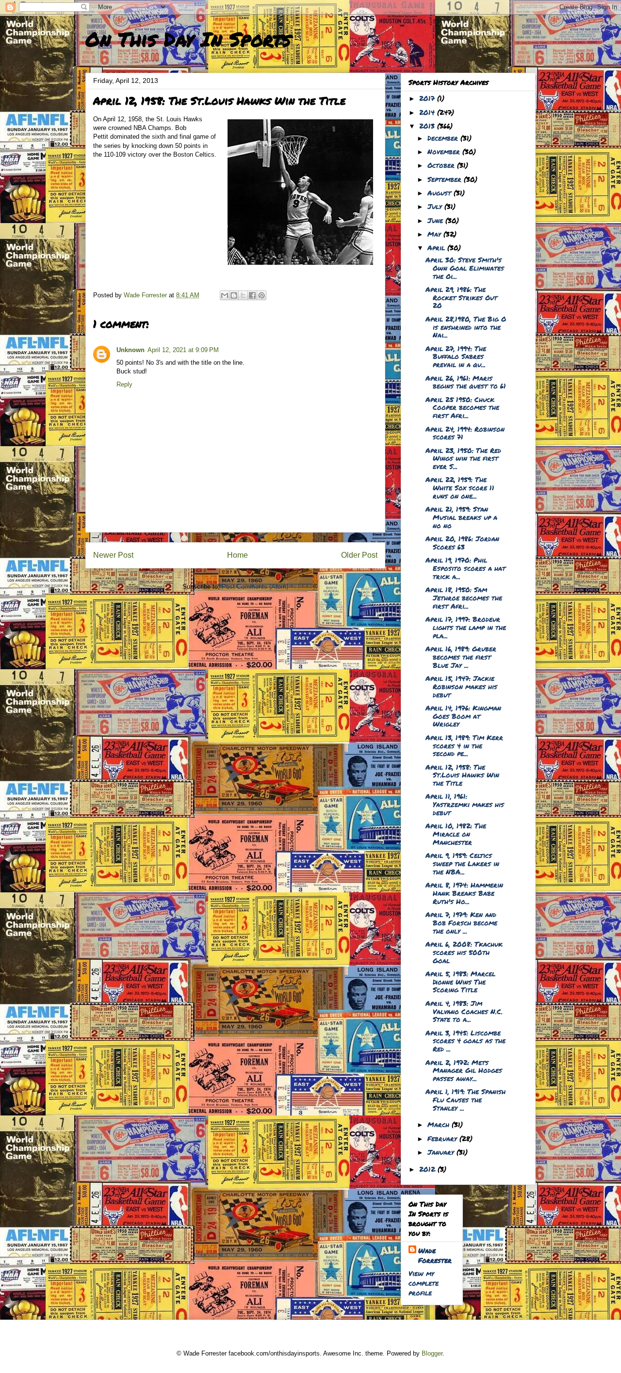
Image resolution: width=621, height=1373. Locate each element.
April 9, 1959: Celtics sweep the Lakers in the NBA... (462, 863)
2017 (428, 98)
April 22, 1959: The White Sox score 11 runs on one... (459, 487)
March (439, 1124)
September (445, 179)
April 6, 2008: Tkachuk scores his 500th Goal (464, 952)
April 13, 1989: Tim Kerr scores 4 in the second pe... (464, 745)
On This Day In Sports (188, 39)
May (435, 234)
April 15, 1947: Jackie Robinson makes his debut (461, 686)
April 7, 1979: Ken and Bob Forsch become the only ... (461, 922)
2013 (428, 125)
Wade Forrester (435, 1255)
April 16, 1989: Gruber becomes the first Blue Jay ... (460, 657)
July (435, 206)
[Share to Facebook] (252, 295)
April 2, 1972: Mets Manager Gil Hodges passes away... (463, 1070)
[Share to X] (243, 295)
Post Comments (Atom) (255, 586)
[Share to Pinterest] (261, 295)
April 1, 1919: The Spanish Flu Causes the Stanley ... (465, 1099)
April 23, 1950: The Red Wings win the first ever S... (463, 458)
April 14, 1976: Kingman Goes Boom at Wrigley (463, 716)
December (443, 138)
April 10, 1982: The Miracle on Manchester (455, 834)
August (440, 192)
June (436, 220)
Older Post (359, 555)
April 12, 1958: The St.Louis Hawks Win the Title (462, 775)
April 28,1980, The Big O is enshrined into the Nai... (465, 327)
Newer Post (113, 555)
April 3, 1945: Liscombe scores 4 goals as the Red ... (465, 1041)
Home (237, 555)
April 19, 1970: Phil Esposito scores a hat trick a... (465, 568)
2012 (428, 1169)
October (442, 165)
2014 (428, 112)
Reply (124, 384)
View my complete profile (424, 1282)
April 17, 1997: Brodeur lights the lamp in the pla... (465, 627)
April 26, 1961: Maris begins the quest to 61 (465, 382)
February (443, 1138)
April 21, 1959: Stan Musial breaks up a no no (461, 517)
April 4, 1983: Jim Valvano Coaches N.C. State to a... (464, 1011)
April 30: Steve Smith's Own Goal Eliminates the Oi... (464, 268)
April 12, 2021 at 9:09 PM (183, 350)
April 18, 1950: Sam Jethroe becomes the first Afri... (463, 597)
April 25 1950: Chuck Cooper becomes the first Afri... (462, 407)
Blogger (432, 1353)
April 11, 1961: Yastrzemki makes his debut (464, 804)
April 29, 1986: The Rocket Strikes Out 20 (461, 297)
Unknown (130, 350)
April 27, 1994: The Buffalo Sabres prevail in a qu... (455, 356)
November (444, 151)
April (437, 247)
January (442, 1152)
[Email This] (224, 295)
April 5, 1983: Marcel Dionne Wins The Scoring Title (460, 982)
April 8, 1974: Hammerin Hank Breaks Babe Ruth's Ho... (464, 893)
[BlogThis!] (234, 295)
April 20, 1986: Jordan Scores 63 (462, 542)
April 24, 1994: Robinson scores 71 (465, 433)
